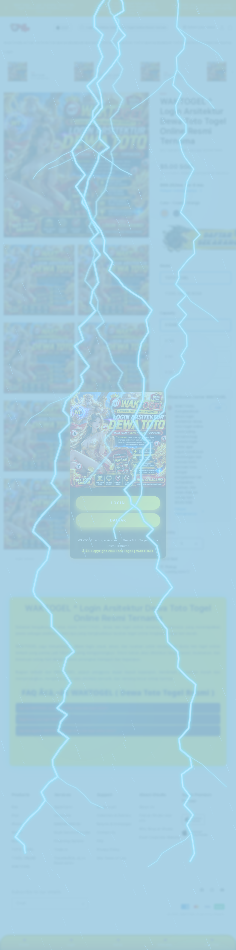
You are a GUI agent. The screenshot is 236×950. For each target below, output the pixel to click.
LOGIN (118, 502)
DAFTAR (118, 520)
